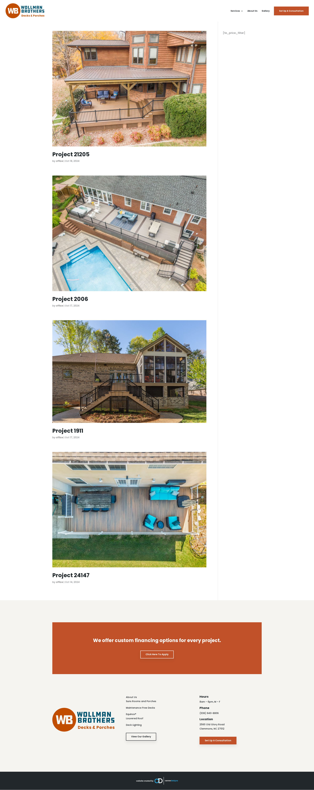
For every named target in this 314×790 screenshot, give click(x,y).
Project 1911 (67, 431)
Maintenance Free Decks (140, 707)
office (59, 161)
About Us (252, 11)
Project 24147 (70, 575)
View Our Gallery (141, 736)
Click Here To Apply (157, 654)
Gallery (266, 11)
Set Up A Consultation (291, 10)
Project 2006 (70, 299)
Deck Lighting (134, 725)
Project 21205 (71, 154)
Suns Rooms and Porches (141, 701)
